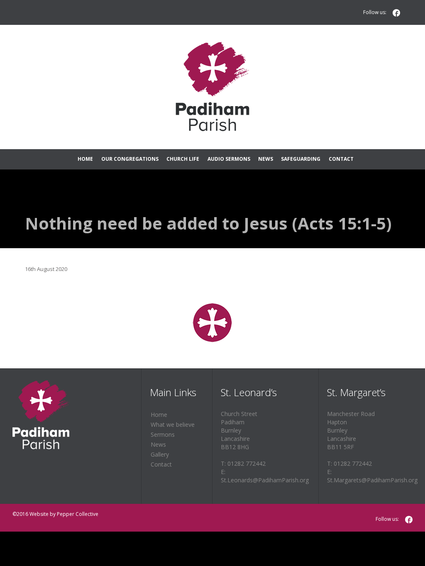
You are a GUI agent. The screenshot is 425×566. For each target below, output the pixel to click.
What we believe (173, 424)
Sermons (163, 434)
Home (159, 414)
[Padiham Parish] (212, 87)
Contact (161, 464)
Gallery (160, 454)
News (158, 444)
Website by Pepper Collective (63, 514)
